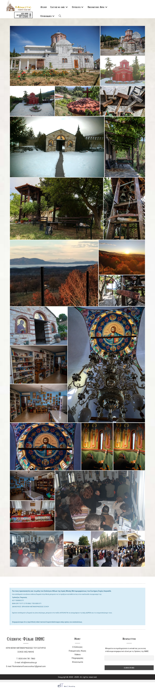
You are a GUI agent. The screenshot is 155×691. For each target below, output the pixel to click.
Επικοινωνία (77, 662)
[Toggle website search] (60, 16)
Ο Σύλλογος (77, 647)
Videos (77, 654)
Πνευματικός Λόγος (77, 651)
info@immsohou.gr (29, 662)
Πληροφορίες (77, 658)
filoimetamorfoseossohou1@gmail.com (29, 666)
